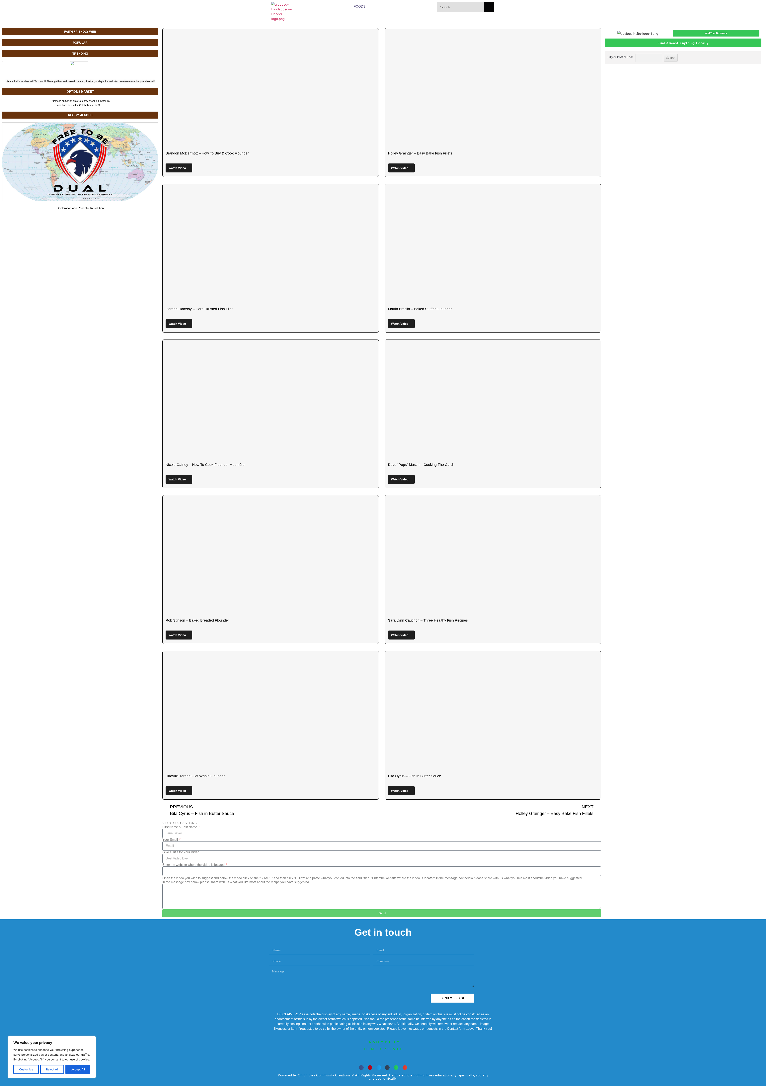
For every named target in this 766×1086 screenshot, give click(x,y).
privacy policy (383, 1042)
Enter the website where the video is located (193, 864)
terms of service (383, 1049)
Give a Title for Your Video (180, 852)
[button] (361, 1067)
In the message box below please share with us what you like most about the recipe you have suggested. (236, 882)
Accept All (78, 1069)
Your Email (170, 839)
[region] (52, 1057)
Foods (359, 6)
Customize (26, 1069)
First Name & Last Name (180, 827)
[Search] (489, 7)
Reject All (52, 1069)
